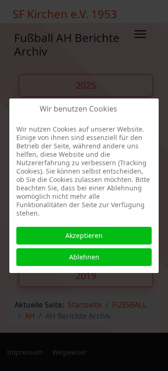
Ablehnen (84, 256)
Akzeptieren (84, 235)
